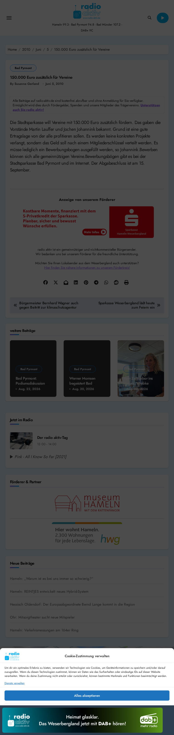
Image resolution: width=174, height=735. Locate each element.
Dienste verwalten (14, 683)
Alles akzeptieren (87, 695)
